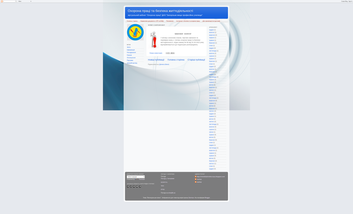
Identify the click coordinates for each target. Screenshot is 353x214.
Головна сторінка (132, 21)
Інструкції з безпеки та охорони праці (188, 21)
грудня (211, 30)
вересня (212, 35)
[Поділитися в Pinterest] (174, 53)
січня (211, 45)
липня (211, 132)
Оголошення (131, 57)
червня (211, 37)
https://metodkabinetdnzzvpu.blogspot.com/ (211, 176)
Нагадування (131, 52)
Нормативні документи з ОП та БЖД (151, 21)
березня (212, 43)
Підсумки (130, 60)
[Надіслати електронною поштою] (167, 53)
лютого (211, 90)
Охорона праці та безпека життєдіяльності (160, 11)
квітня (211, 85)
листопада (212, 51)
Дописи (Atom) (164, 64)
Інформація (131, 50)
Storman (191, 197)
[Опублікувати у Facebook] (172, 53)
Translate (142, 179)
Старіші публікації (196, 60)
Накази (129, 55)
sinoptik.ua (171, 193)
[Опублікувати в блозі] (168, 53)
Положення (169, 21)
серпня (211, 56)
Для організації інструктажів (211, 21)
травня (211, 40)
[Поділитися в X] (170, 53)
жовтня (211, 32)
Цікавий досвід (132, 63)
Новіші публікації (156, 60)
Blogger (207, 197)
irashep (199, 179)
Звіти (128, 47)
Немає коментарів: (156, 53)
